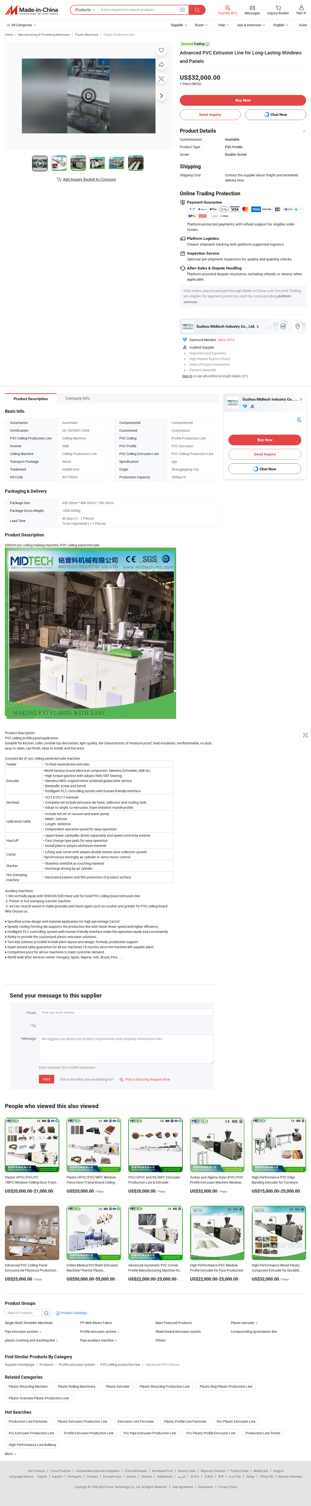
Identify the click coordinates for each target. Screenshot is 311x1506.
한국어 (194, 1476)
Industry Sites (187, 1471)
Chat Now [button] (278, 114)
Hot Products (36, 1471)
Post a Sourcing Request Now (145, 1079)
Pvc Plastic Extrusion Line (236, 1421)
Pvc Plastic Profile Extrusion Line (210, 1433)
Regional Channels (213, 1471)
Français (92, 1476)
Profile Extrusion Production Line (88, 1433)
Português (74, 1476)
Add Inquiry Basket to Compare (89, 179)
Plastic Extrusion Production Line (82, 1421)
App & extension (249, 25)
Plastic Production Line (119, 34)
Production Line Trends (263, 1433)
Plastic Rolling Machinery (76, 1386)
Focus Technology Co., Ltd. (124, 1487)
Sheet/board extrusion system (178, 1331)
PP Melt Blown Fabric (96, 1322)
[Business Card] (299, 419)
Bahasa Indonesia (290, 1476)
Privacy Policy (227, 1487)
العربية (181, 1476)
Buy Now (243, 100)
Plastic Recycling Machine (28, 1386)
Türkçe (250, 1476)
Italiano (131, 1476)
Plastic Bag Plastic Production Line (226, 1386)
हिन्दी (221, 1476)
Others (161, 1340)
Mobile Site (261, 1471)
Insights (278, 1471)
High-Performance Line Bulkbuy (32, 1444)
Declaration (205, 1487)
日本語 (208, 1476)
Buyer (199, 25)
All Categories (21, 25)
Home (9, 34)
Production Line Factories (28, 1421)
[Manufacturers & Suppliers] (31, 10)
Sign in (301, 12)
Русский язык (112, 1476)
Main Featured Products (174, 1322)
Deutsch (146, 1476)
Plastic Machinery (86, 34)
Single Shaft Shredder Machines (28, 1322)
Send (46, 1079)
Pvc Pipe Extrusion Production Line (150, 1433)
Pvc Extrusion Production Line (31, 1433)
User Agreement (182, 1487)
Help (221, 25)
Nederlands (164, 1476)
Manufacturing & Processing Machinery (44, 34)
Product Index (239, 1471)
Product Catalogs (73, 1312)
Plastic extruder (242, 1322)
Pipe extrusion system (21, 1331)
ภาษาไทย (235, 1476)
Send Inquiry (210, 114)
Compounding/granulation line (254, 1331)
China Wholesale (136, 1471)
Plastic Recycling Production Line (165, 1386)
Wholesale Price (162, 1471)
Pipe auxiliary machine (97, 1340)
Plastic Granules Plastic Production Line (39, 1398)
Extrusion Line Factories (136, 1421)
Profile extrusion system (98, 1331)
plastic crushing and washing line (30, 1340)
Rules (303, 25)
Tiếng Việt (266, 1476)
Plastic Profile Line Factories (185, 1421)
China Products (60, 1471)
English (42, 1476)
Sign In (187, 376)
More (9, 1453)
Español (57, 1476)
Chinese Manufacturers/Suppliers (98, 1471)
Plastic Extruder (118, 1386)
